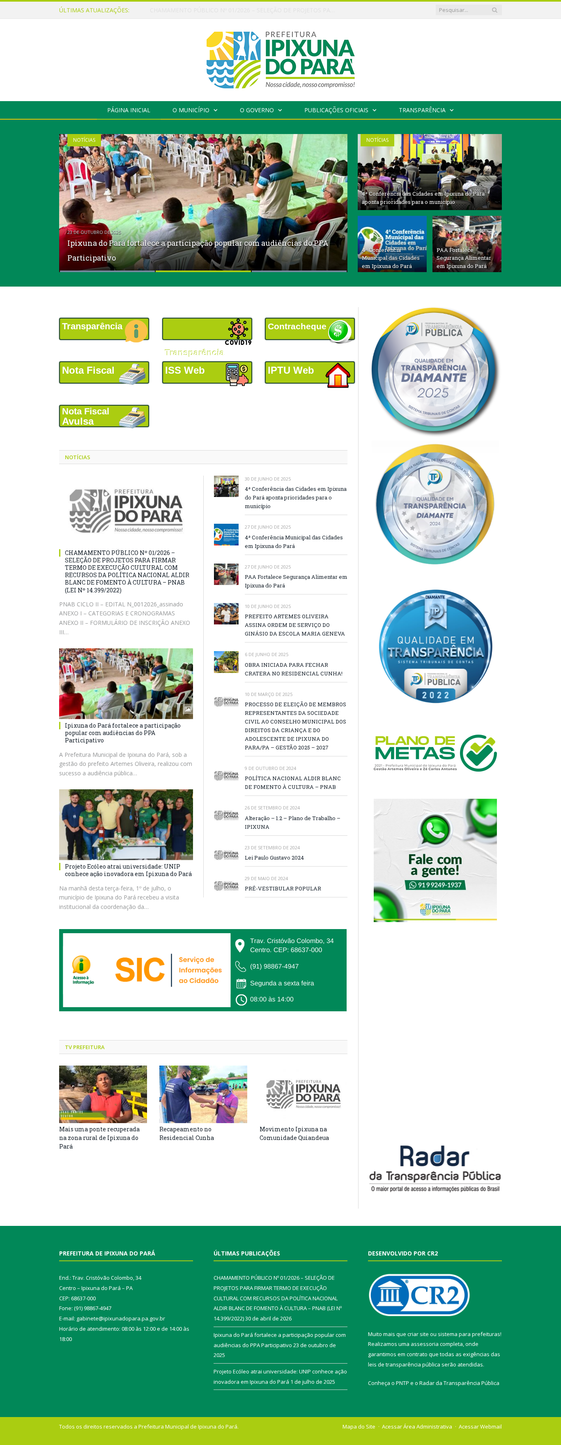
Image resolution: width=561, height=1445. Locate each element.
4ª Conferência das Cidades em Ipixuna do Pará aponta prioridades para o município (423, 198)
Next (332, 198)
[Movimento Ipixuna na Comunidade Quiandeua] (303, 1094)
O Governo (257, 110)
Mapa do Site (359, 1426)
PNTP (402, 1383)
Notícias (84, 139)
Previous (74, 198)
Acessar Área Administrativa (417, 1426)
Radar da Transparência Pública (459, 1383)
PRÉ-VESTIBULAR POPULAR (283, 888)
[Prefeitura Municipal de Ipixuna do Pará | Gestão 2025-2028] (280, 58)
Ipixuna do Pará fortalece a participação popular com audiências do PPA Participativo (244, 10)
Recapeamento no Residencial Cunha (186, 1133)
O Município (190, 110)
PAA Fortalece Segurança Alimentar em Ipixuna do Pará (464, 258)
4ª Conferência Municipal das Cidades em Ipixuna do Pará (391, 258)
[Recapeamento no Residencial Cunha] (203, 1094)
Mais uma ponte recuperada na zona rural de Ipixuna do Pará (99, 1137)
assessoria (425, 1344)
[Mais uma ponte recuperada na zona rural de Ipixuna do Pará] (103, 1094)
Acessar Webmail (480, 1426)
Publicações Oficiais (336, 110)
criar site (418, 1334)
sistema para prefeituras (469, 1334)
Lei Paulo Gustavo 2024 (274, 857)
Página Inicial (128, 110)
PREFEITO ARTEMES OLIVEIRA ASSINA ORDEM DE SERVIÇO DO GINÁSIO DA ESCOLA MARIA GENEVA (295, 625)
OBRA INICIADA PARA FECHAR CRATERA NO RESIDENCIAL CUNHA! (294, 669)
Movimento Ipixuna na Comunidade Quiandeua (294, 1133)
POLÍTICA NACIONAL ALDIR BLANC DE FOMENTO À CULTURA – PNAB (293, 783)
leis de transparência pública (404, 1364)
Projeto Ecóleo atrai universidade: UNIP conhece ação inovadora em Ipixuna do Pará (128, 870)
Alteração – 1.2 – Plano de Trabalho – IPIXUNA (292, 822)
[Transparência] (203, 329)
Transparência (422, 110)
